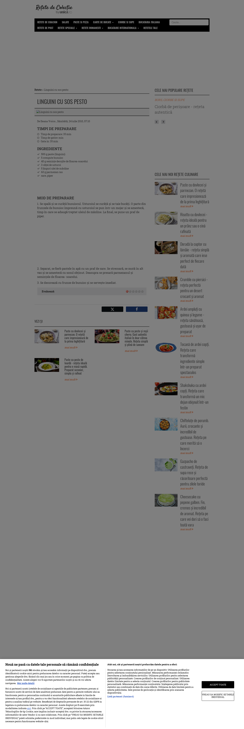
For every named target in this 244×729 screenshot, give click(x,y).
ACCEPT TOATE (218, 684)
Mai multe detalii (25, 683)
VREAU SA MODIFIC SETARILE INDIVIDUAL (218, 696)
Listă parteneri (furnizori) (120, 696)
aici (29, 708)
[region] (122, 694)
